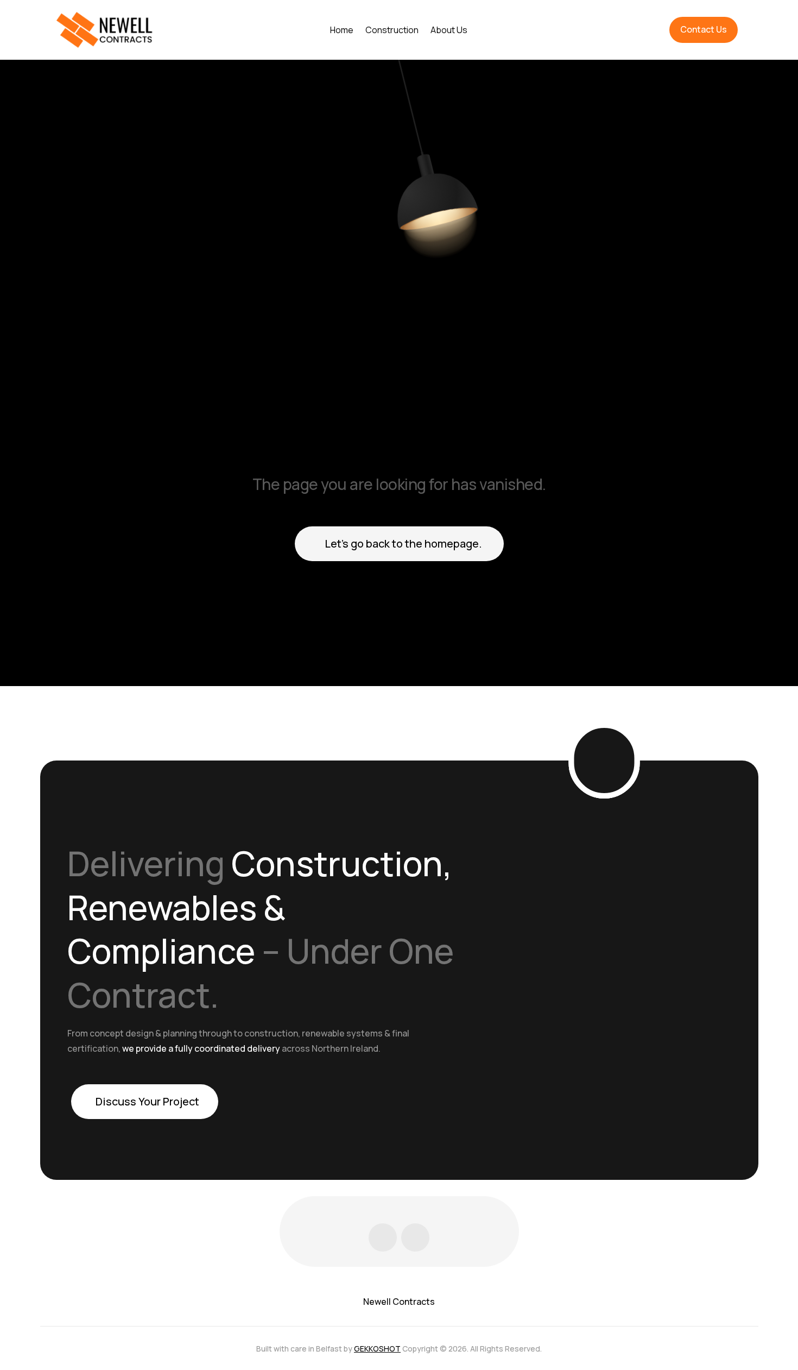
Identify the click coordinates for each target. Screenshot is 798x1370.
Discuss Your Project (147, 1101)
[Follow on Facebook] (383, 1237)
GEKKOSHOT (377, 1348)
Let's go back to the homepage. (403, 543)
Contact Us (703, 29)
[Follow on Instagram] (415, 1237)
